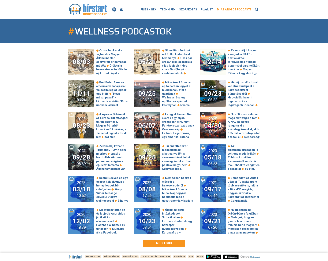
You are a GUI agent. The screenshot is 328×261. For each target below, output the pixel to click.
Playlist (207, 9)
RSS (191, 256)
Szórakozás (188, 9)
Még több (164, 243)
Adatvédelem (130, 256)
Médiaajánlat (111, 256)
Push (200, 256)
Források (179, 256)
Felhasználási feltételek (155, 256)
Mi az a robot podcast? (234, 9)
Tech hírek (167, 9)
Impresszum (93, 256)
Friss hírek (148, 9)
